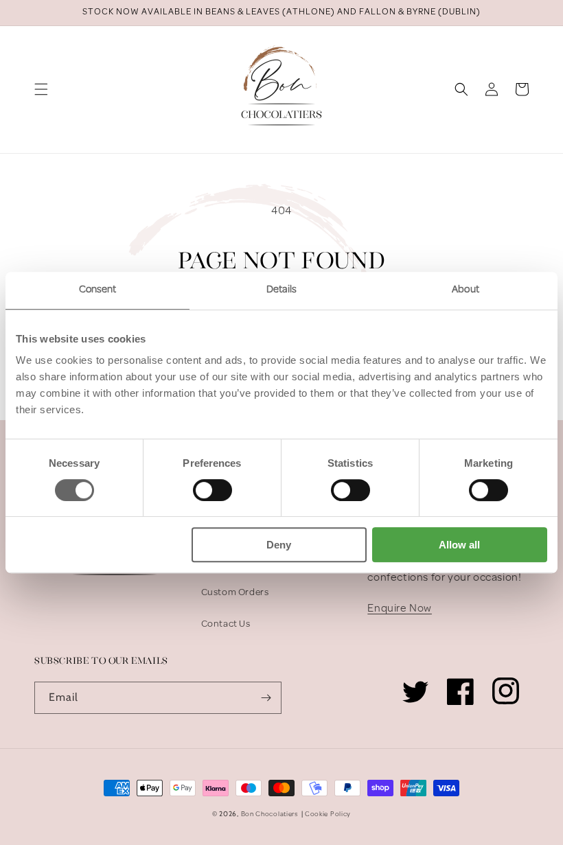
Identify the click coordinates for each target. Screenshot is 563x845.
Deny (278, 545)
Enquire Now (399, 609)
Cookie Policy (328, 814)
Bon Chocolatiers (270, 814)
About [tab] (465, 290)
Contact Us (226, 624)
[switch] (212, 490)
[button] (41, 89)
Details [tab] (281, 290)
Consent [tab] (98, 290)
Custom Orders (235, 592)
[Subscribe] (266, 698)
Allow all (459, 545)
